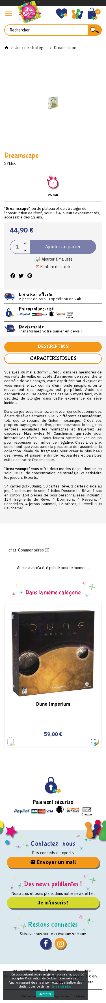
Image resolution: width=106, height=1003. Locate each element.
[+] (25, 243)
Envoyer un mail (55, 862)
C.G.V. (93, 976)
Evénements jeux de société (69, 970)
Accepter (45, 994)
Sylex (10, 163)
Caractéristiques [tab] (53, 358)
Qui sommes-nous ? (27, 970)
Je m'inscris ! (53, 902)
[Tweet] (21, 275)
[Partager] (13, 275)
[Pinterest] (30, 275)
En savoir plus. (61, 986)
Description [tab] (53, 347)
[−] (25, 250)
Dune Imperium (53, 704)
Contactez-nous (53, 843)
